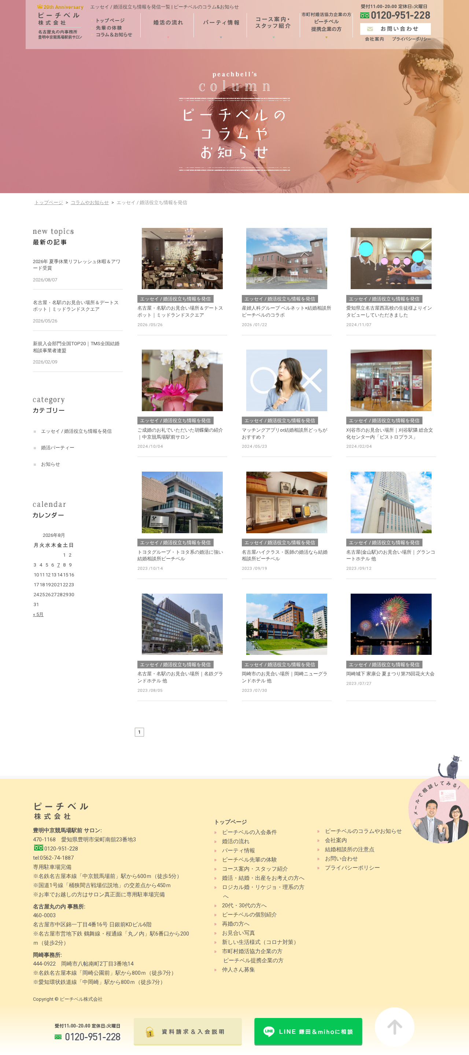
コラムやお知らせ (90, 202)
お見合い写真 (238, 933)
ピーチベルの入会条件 (249, 832)
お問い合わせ (341, 858)
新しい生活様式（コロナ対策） (260, 942)
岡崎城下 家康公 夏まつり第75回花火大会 (390, 673)
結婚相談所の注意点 (349, 849)
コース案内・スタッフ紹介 (255, 869)
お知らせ (50, 464)
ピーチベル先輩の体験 (249, 859)
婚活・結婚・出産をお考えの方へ (263, 878)
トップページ (48, 202)
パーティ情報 (238, 850)
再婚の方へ (236, 924)
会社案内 (336, 840)
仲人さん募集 (238, 969)
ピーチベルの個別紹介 (249, 914)
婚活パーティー (57, 447)
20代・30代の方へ (244, 905)
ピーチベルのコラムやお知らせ (363, 831)
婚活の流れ (236, 841)
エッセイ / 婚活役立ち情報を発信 (76, 431)
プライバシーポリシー (352, 867)
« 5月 (38, 614)
